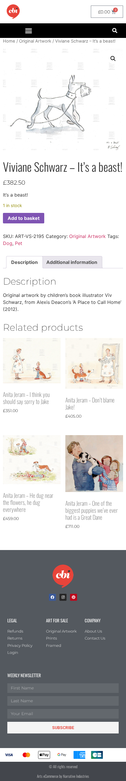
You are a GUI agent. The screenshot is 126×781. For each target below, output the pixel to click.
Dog (7, 243)
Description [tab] (24, 262)
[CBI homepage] (13, 11)
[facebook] (52, 597)
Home (9, 41)
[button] (28, 30)
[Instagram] (63, 597)
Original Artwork (35, 41)
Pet (18, 243)
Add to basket (24, 218)
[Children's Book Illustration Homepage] (63, 576)
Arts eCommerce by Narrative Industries (63, 776)
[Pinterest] (73, 597)
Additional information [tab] (71, 262)
